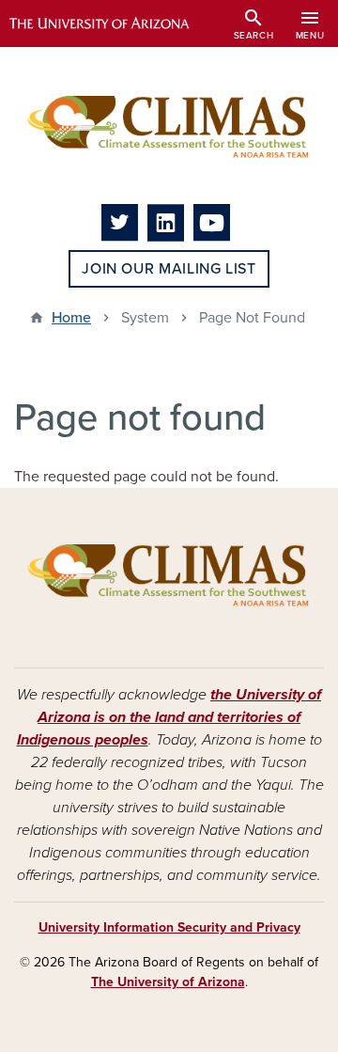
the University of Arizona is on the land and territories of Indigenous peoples (169, 717)
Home (71, 317)
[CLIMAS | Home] (169, 125)
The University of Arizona (168, 982)
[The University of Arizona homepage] (113, 23)
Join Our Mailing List (168, 268)
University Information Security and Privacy (169, 927)
